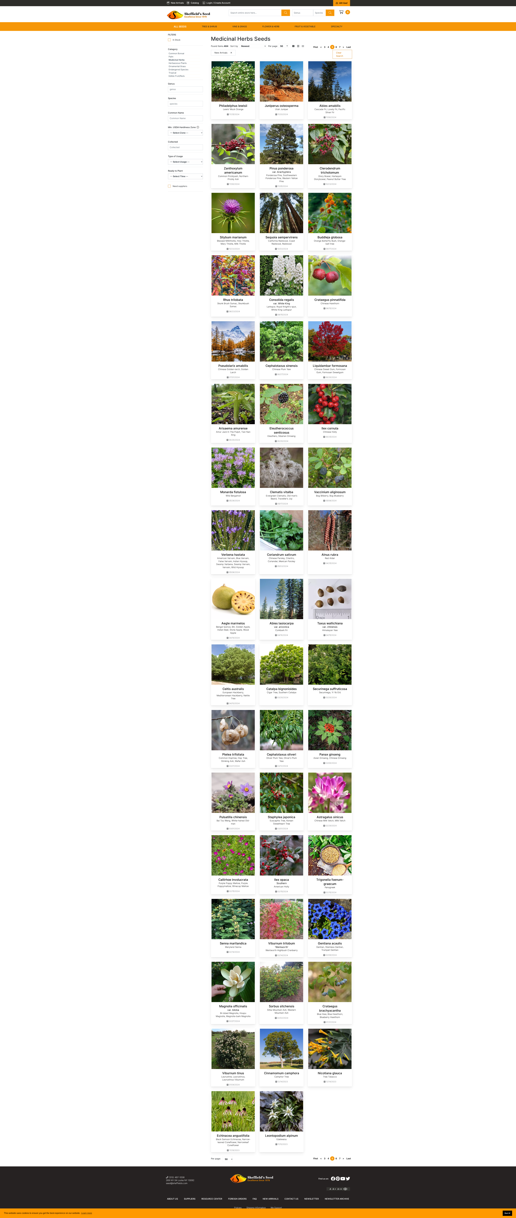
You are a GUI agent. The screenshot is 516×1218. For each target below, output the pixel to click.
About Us (172, 1198)
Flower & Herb (270, 26)
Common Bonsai (176, 53)
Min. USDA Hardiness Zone (182, 127)
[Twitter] (348, 1178)
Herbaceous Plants (178, 63)
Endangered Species (178, 69)
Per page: (216, 1158)
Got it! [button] (507, 1213)
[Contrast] (346, 1189)
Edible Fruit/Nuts (177, 76)
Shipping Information (256, 1207)
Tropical (172, 72)
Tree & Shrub (209, 26)
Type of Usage (175, 156)
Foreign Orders (237, 1198)
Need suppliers (180, 186)
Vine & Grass (239, 26)
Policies (238, 1207)
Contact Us (291, 1198)
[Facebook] (333, 1178)
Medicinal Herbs (176, 60)
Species (172, 98)
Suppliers (189, 1198)
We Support (276, 1207)
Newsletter (311, 1198)
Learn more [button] (86, 1213)
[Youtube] (342, 1178)
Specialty (336, 26)
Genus (171, 83)
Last (348, 47)
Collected (173, 141)
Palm (171, 56)
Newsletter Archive (337, 1198)
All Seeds (180, 26)
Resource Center (211, 1198)
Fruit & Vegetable (305, 26)
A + (334, 1189)
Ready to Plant (175, 170)
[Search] (285, 13)
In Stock (176, 40)
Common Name (176, 112)
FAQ (255, 1198)
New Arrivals (270, 1198)
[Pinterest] (338, 1178)
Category (173, 49)
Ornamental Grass (177, 66)
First (315, 47)
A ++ (339, 1189)
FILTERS (172, 34)
